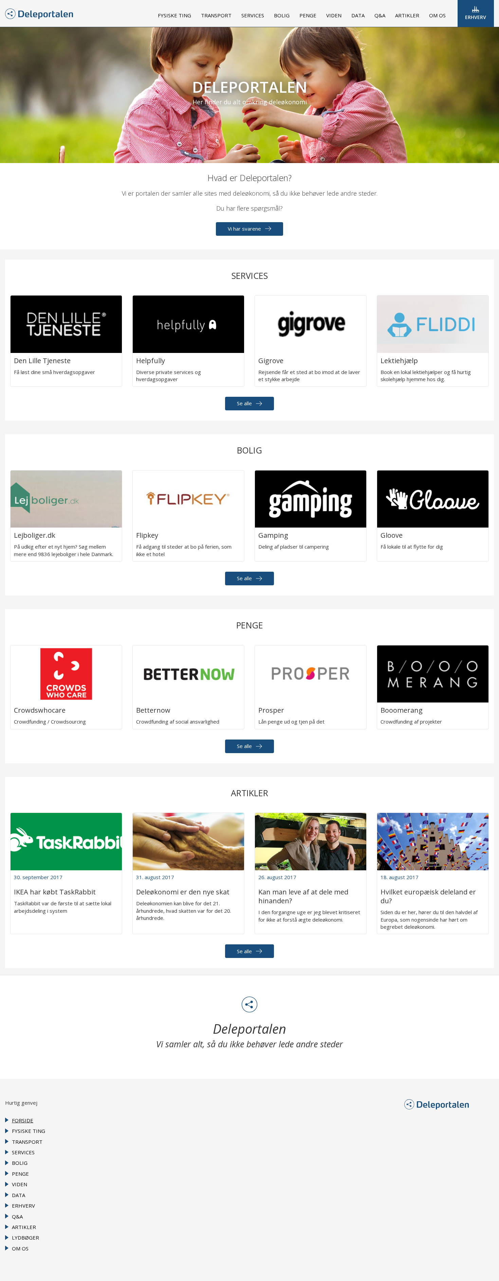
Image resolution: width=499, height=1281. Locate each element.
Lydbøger (25, 1237)
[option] (249, 95)
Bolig (282, 15)
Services (252, 15)
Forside (22, 1120)
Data (358, 15)
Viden (333, 15)
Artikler (407, 15)
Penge (307, 15)
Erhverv (475, 17)
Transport (216, 15)
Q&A (379, 15)
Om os (437, 15)
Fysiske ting (174, 15)
